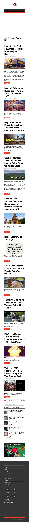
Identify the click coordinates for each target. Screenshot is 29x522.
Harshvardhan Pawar (8, 276)
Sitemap (6, 480)
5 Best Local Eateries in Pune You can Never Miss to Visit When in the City (14, 269)
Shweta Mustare (7, 310)
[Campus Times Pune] (14, 5)
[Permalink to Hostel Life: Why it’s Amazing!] (14, 253)
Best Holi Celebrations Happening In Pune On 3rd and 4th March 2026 (14, 92)
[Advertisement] (14, 22)
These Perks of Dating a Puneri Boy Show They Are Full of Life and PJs (14, 303)
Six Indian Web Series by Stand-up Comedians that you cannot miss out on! (16, 411)
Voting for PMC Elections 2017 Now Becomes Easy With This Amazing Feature (14, 372)
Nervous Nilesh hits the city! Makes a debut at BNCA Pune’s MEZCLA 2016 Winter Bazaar (16, 417)
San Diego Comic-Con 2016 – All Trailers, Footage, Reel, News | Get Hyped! (16, 423)
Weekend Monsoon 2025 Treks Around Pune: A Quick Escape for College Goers (14, 162)
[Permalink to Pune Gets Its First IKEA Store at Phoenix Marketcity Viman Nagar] (14, 68)
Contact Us (7, 484)
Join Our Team (8, 471)
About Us (7, 469)
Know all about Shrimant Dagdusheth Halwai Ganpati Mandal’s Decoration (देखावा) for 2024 (14, 204)
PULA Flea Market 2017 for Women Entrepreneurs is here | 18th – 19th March (14, 338)
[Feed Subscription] (24, 42)
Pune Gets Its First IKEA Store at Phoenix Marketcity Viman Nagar (14, 50)
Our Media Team (8, 478)
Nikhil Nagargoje (7, 56)
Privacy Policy (8, 482)
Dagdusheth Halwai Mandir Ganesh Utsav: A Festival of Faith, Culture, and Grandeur (14, 126)
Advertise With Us (8, 473)
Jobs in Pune (7, 476)
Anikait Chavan (7, 378)
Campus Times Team (8, 132)
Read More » (7, 83)
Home (7, 35)
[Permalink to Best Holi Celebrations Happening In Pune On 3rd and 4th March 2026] (14, 110)
